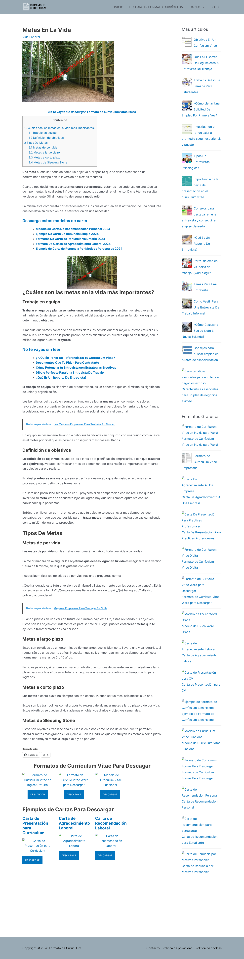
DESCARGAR (37, 794)
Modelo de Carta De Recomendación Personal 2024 (73, 229)
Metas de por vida (43, 147)
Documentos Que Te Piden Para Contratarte (67, 362)
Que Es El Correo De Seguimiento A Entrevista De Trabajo (200, 63)
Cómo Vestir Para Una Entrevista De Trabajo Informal (200, 307)
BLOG (215, 7)
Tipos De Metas (36, 142)
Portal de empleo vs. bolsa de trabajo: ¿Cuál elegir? (200, 267)
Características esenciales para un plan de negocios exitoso (200, 395)
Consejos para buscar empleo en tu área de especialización (200, 354)
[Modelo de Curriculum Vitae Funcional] (110, 785)
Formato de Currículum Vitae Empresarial (199, 462)
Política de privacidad (178, 948)
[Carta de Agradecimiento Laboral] (74, 846)
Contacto (153, 948)
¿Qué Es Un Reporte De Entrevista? (61, 377)
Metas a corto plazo (44, 157)
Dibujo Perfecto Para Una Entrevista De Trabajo (70, 372)
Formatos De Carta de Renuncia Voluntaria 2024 (70, 239)
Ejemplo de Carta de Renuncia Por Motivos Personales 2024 (79, 248)
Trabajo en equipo (43, 132)
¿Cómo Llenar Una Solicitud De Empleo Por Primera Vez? (201, 109)
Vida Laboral (31, 37)
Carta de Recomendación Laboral (111, 823)
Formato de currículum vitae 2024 (111, 112)
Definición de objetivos (46, 137)
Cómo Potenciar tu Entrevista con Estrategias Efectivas (76, 367)
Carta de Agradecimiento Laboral (74, 823)
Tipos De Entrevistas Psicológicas (195, 162)
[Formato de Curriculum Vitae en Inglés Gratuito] (37, 785)
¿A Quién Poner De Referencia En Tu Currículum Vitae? (75, 357)
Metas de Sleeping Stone (48, 162)
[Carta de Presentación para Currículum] (37, 850)
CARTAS (195, 7)
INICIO (118, 7)
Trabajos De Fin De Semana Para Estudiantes (201, 86)
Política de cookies (209, 948)
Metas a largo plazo (44, 152)
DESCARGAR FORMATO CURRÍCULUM (156, 7)
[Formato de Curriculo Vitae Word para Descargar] (74, 785)
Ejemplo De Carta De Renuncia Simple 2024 (67, 234)
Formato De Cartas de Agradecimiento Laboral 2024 (73, 244)
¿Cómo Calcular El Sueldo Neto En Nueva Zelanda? (200, 330)
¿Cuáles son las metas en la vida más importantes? (59, 128)
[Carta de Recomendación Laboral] (111, 846)
